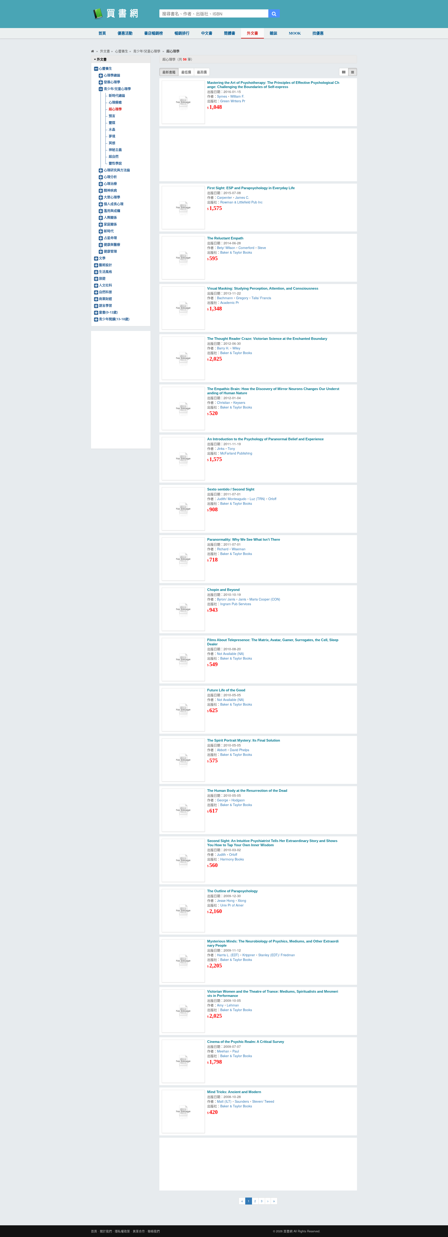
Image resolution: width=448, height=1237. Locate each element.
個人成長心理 (113, 203)
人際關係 (110, 217)
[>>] (274, 1201)
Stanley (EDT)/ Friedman (276, 955)
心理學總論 (112, 75)
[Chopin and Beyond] (183, 609)
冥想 (112, 142)
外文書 (252, 33)
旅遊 (102, 278)
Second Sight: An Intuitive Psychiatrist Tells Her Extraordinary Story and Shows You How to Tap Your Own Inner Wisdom (272, 843)
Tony (231, 448)
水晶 (112, 129)
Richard (222, 549)
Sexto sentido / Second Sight (230, 489)
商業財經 (105, 298)
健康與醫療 (112, 244)
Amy (220, 1005)
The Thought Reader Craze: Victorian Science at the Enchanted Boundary (267, 339)
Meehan (223, 1051)
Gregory (242, 297)
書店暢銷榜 (153, 33)
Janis (242, 599)
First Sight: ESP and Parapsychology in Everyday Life (251, 188)
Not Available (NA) (230, 653)
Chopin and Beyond (223, 590)
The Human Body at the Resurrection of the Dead (247, 791)
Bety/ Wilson (226, 247)
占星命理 (110, 237)
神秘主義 (115, 149)
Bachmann (225, 297)
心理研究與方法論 (117, 169)
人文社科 (105, 285)
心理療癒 (115, 102)
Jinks (220, 448)
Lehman (233, 1005)
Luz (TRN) (257, 498)
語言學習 (105, 305)
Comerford (246, 247)
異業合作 (139, 1231)
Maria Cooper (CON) (264, 599)
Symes (222, 96)
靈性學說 (115, 163)
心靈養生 (105, 68)
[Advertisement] (258, 155)
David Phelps (239, 749)
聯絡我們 (154, 1231)
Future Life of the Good (226, 690)
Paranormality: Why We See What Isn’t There (243, 539)
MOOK (295, 33)
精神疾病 (110, 190)
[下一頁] (268, 1201)
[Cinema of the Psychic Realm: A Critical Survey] (183, 1061)
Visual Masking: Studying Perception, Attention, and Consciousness (262, 288)
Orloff (272, 498)
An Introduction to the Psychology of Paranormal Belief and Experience (265, 439)
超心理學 (115, 109)
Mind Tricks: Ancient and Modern (234, 1092)
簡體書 (229, 33)
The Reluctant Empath (225, 238)
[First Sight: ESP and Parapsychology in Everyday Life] (183, 207)
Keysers (239, 402)
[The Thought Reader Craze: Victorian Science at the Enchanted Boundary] (183, 358)
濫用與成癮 (112, 210)
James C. (242, 197)
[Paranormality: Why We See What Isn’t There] (183, 559)
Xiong (242, 900)
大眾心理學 (112, 197)
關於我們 (106, 1231)
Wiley (236, 348)
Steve (262, 247)
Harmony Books (232, 859)
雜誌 (273, 33)
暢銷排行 (182, 33)
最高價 (202, 72)
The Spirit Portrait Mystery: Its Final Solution (243, 740)
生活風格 (105, 271)
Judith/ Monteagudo (231, 498)
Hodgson (238, 800)
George (222, 800)
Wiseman (238, 549)
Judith (221, 854)
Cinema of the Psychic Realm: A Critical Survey (245, 1042)
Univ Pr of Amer (232, 905)
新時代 (109, 230)
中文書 (206, 33)
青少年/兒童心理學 (117, 88)
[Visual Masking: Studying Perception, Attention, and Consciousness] (183, 308)
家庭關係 (110, 224)
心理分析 (110, 176)
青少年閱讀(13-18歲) (114, 318)
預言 (112, 115)
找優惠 (318, 33)
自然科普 (105, 291)
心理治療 (110, 183)
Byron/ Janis (226, 599)
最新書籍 (168, 72)
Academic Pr (229, 302)
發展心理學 (112, 81)
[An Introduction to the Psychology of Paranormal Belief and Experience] (183, 458)
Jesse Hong (225, 900)
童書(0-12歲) (108, 312)
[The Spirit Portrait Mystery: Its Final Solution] (183, 760)
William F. (237, 96)
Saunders (242, 1101)
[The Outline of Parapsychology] (183, 910)
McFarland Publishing (236, 453)
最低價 (186, 72)
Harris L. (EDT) (228, 955)
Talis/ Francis (261, 297)
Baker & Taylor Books (236, 252)
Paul (235, 1051)
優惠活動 (125, 33)
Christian (223, 402)
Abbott (222, 749)
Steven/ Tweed (263, 1101)
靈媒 (112, 122)
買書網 (288, 1231)
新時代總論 (117, 95)
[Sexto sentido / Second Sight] (183, 508)
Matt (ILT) (224, 1101)
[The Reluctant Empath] (183, 257)
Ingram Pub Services (235, 603)
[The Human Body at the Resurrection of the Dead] (183, 810)
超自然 (114, 156)
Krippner (248, 955)
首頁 (102, 33)
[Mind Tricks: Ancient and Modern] (183, 1111)
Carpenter (224, 197)
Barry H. (223, 348)
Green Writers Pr (232, 101)
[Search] (274, 13)
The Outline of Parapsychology (232, 891)
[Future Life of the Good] (183, 709)
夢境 (112, 136)
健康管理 (110, 251)
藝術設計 (105, 264)
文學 (102, 258)
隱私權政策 (122, 1231)
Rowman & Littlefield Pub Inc (241, 202)
